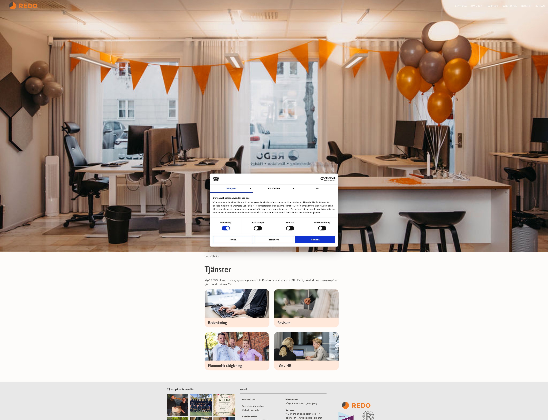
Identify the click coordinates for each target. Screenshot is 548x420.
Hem (207, 256)
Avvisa (233, 239)
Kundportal (509, 5)
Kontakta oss (248, 399)
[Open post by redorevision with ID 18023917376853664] (201, 405)
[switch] (258, 228)
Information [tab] (274, 188)
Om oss (475, 5)
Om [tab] (317, 188)
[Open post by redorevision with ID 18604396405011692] (224, 405)
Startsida (461, 5)
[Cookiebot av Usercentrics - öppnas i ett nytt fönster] (322, 179)
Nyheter (526, 5)
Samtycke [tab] (231, 188)
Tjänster (491, 5)
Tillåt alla (315, 239)
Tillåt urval (274, 239)
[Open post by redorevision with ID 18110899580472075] (177, 405)
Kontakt (540, 5)
